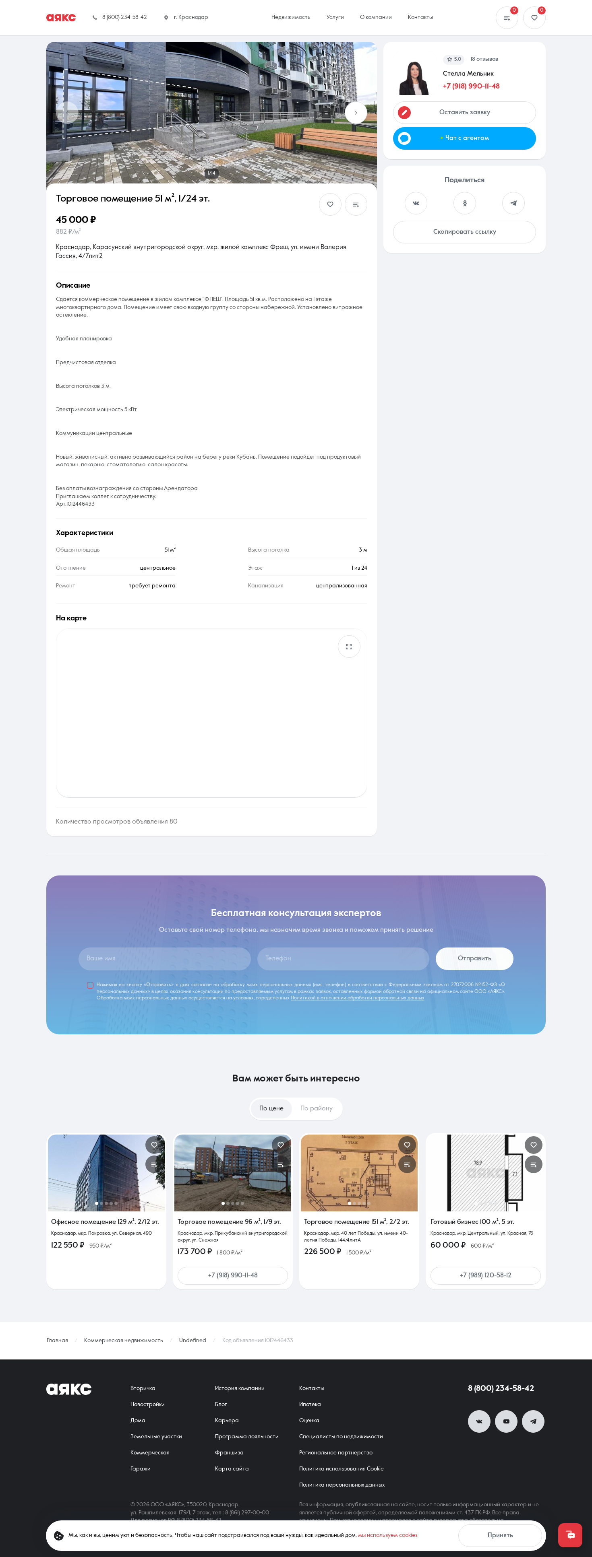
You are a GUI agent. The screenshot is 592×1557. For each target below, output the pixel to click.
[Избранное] (534, 17)
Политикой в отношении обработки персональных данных (357, 998)
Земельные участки (156, 1437)
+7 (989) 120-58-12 (485, 1276)
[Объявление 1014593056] (486, 1173)
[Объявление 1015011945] (359, 1173)
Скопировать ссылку (464, 232)
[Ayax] (61, 17)
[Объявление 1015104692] (233, 1173)
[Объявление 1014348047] (106, 1173)
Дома (137, 1420)
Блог (221, 1404)
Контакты (311, 1388)
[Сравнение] (507, 17)
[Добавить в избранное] (330, 204)
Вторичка (142, 1388)
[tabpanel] (296, 1211)
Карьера (227, 1420)
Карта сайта (232, 1469)
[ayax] (68, 1389)
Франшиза (229, 1453)
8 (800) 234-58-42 (501, 1389)
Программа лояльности (247, 1437)
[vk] (479, 1421)
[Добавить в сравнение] (356, 204)
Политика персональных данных (342, 1485)
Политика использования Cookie (341, 1469)
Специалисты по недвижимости (341, 1437)
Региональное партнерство (336, 1453)
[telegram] (533, 1421)
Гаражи (140, 1469)
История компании (240, 1388)
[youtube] (506, 1421)
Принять (500, 1535)
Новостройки (147, 1404)
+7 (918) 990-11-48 (471, 86)
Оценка (309, 1420)
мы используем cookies (388, 1535)
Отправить (474, 959)
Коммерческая (150, 1453)
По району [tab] (316, 1109)
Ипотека (310, 1404)
